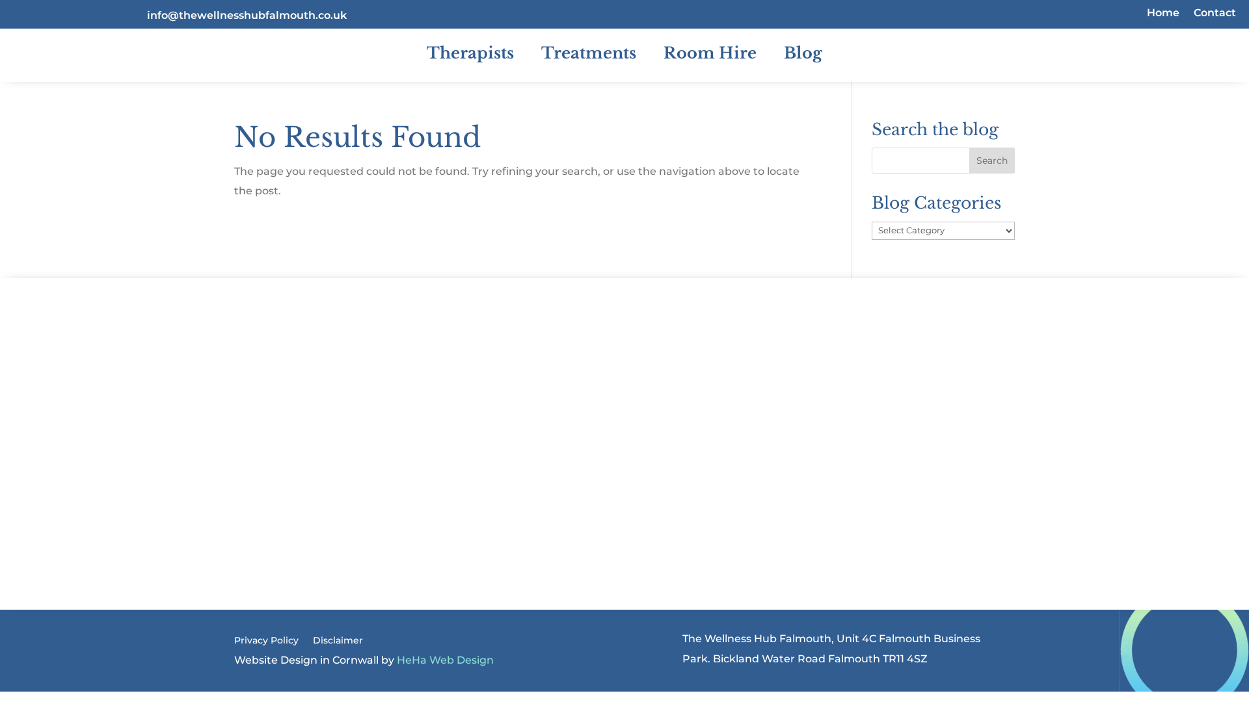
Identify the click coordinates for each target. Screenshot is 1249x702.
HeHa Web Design (445, 660)
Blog (803, 53)
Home (1163, 13)
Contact (1215, 13)
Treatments (588, 53)
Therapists (470, 53)
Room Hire (710, 53)
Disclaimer (338, 641)
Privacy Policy (266, 641)
